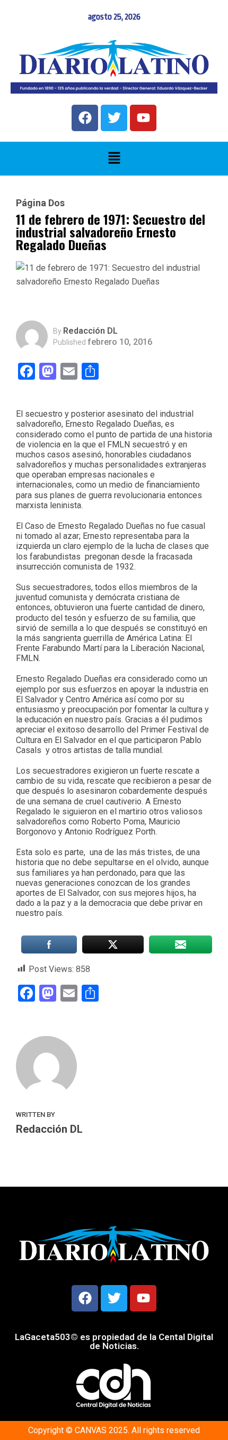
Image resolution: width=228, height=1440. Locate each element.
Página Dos (40, 203)
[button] (114, 158)
